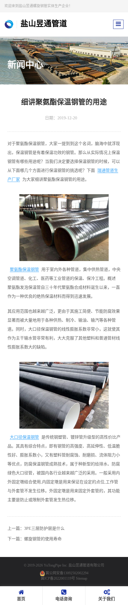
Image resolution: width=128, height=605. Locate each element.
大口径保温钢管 (24, 437)
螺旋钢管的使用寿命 (43, 539)
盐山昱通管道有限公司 (86, 565)
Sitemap (81, 578)
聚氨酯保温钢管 (24, 269)
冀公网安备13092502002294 (67, 573)
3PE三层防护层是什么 (44, 528)
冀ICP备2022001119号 (58, 578)
